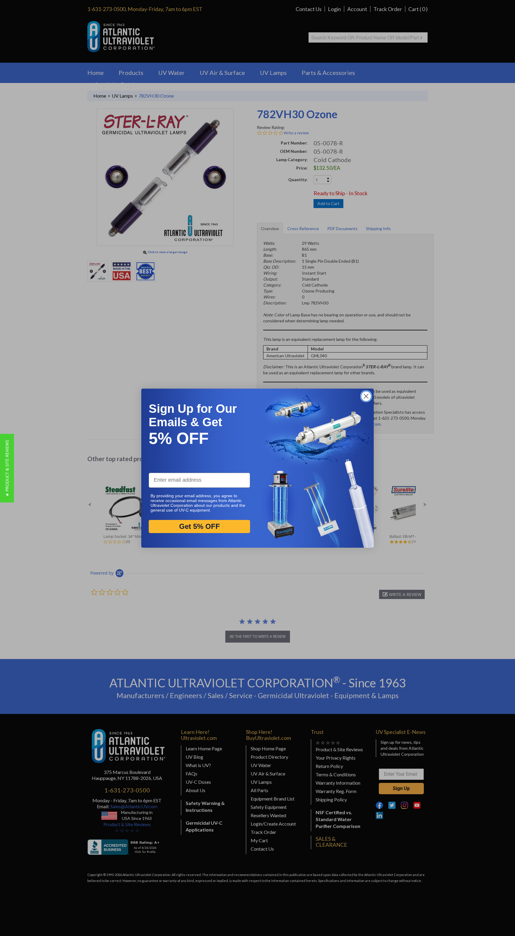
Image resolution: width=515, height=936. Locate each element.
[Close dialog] (366, 396)
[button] (7, 468)
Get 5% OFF (199, 526)
